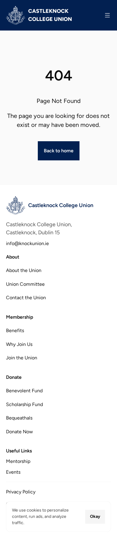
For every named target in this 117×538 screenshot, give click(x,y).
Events (13, 472)
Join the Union (21, 358)
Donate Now (19, 431)
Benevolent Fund (24, 390)
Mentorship (18, 461)
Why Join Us (19, 344)
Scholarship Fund (24, 404)
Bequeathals (19, 418)
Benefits (15, 330)
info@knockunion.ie (27, 243)
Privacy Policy (20, 492)
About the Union (23, 270)
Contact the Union (26, 297)
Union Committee (25, 284)
